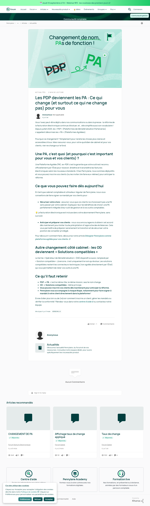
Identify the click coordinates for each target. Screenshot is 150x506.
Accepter (49, 499)
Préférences (25, 499)
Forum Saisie (60, 445)
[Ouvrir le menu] (142, 23)
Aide (74, 499)
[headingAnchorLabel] (81, 158)
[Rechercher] (129, 9)
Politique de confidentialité (57, 499)
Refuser (37, 499)
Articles (24, 23)
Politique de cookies (29, 492)
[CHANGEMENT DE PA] (28, 418)
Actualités (33, 23)
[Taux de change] (121, 418)
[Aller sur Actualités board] (40, 348)
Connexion (137, 9)
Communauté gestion (139, 16)
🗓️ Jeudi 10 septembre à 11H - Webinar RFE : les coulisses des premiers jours (74, 3)
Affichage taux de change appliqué (70, 436)
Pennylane (10, 23)
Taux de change (111, 434)
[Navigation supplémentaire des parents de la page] (17, 23)
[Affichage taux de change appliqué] (75, 418)
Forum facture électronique (19, 445)
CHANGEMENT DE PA (20, 434)
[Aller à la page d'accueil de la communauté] (11, 9)
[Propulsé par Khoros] (138, 500)
